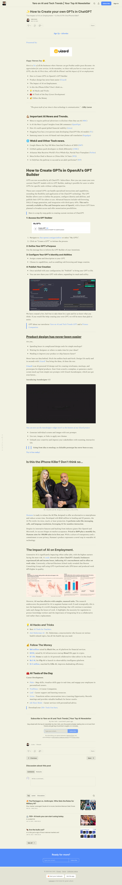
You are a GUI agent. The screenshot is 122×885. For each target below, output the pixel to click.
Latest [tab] (33, 795)
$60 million (34, 649)
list (34, 65)
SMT (80, 145)
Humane (29, 515)
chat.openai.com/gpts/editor (50, 237)
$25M (32, 653)
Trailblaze (34, 689)
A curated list (30, 819)
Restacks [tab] (39, 772)
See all (30, 843)
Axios (69, 128)
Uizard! (42, 361)
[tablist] (34, 772)
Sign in (116, 3)
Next (90, 758)
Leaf (31, 692)
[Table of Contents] (2, 442)
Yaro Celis (34, 19)
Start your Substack (56, 876)
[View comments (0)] (35, 25)
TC (91, 131)
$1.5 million (34, 664)
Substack (51, 881)
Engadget (86, 135)
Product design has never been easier (53, 336)
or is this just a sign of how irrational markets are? (42, 832)
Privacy (59, 871)
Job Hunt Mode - (36, 703)
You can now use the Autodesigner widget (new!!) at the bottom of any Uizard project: (58, 427)
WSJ (74, 156)
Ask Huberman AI (37, 633)
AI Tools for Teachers (42, 629)
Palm (32, 682)
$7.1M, (32, 656)
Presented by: (31, 42)
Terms (64, 871)
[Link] (23, 116)
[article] (61, 806)
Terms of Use (70, 735)
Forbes (92, 152)
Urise (32, 696)
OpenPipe (76, 124)
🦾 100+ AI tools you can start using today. (45, 816)
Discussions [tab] (41, 795)
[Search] (94, 3)
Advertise (64, 33)
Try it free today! (33, 452)
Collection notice (72, 871)
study (47, 557)
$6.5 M (32, 660)
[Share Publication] (98, 3)
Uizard (63, 79)
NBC (85, 120)
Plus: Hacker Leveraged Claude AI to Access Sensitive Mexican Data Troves (50, 806)
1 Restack (38, 744)
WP (79, 160)
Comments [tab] (30, 772)
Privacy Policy (75, 737)
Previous (33, 758)
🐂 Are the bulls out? (35, 830)
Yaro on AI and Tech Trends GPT (63, 324)
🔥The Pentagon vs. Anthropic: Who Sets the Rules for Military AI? (50, 802)
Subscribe (106, 3)
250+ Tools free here (49, 707)
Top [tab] (28, 795)
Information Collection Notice (60, 737)
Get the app (70, 876)
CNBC (75, 149)
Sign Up (57, 33)
